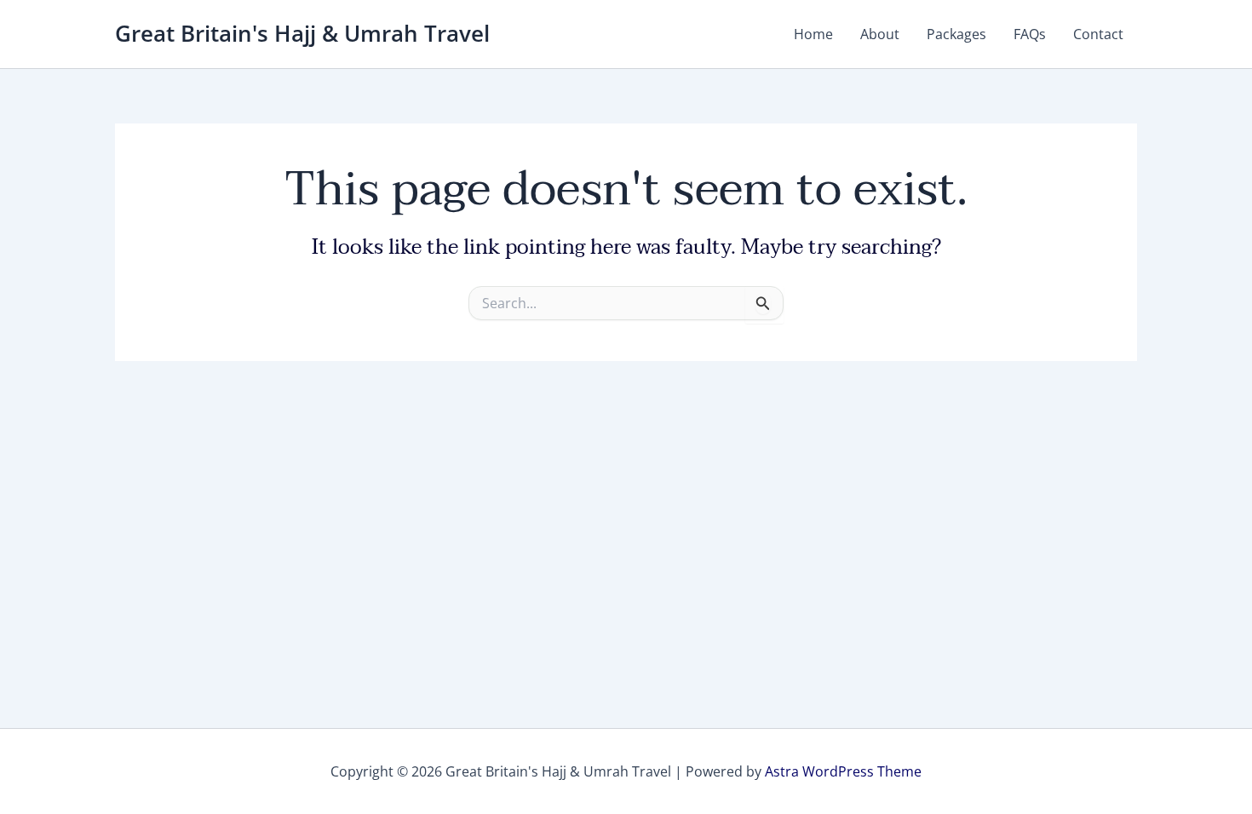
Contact (1098, 34)
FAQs (1030, 34)
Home (813, 34)
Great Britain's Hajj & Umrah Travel (302, 33)
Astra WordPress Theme (843, 771)
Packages (956, 34)
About (879, 34)
